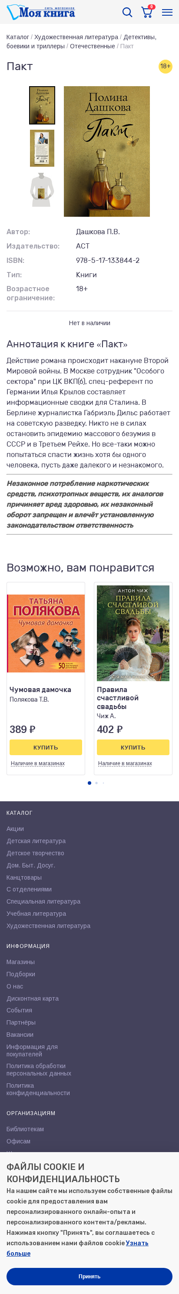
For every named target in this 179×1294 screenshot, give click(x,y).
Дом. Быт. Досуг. (31, 865)
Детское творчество (35, 853)
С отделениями (29, 889)
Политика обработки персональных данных (39, 1069)
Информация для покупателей (32, 1050)
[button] (89, 783)
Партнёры (21, 1022)
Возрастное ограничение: (31, 293)
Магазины (21, 961)
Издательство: (33, 246)
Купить (45, 747)
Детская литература (36, 840)
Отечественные (92, 46)
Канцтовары (24, 877)
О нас (15, 986)
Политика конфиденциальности (38, 1089)
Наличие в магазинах (38, 763)
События (19, 1010)
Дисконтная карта (33, 998)
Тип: (14, 275)
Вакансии (20, 1034)
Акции (15, 828)
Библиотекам (25, 1129)
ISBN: (15, 260)
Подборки (21, 974)
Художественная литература (76, 37)
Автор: (18, 232)
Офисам (18, 1141)
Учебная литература (36, 913)
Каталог (18, 37)
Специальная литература (43, 901)
